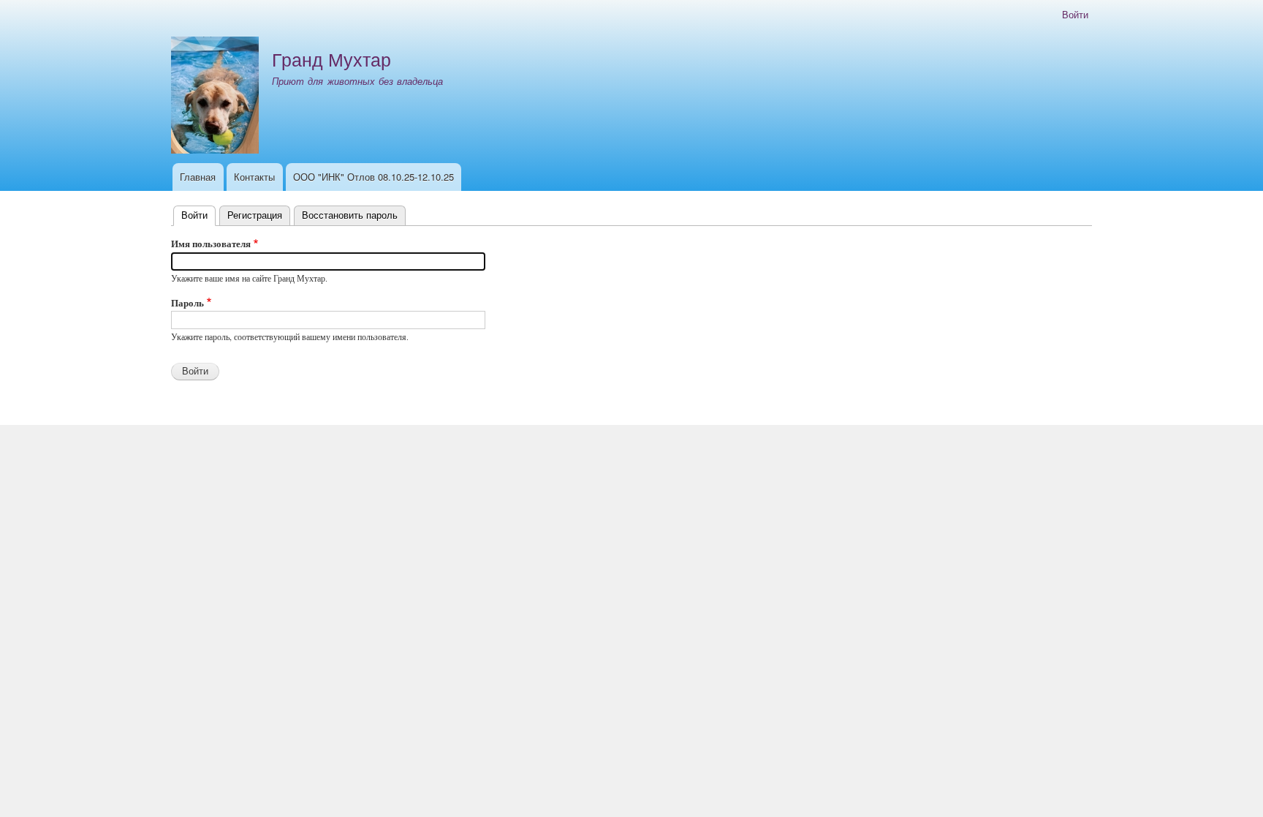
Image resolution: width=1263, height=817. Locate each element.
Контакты (254, 177)
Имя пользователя (211, 243)
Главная (198, 177)
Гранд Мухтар (331, 58)
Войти (1075, 14)
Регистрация (254, 215)
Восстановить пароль (350, 215)
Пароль (187, 302)
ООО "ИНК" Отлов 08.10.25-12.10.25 (373, 177)
